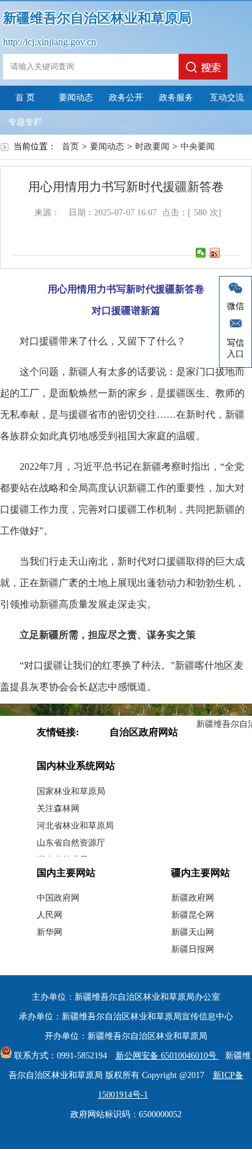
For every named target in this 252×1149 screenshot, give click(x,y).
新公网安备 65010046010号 (167, 1055)
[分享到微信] (201, 253)
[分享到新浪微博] (215, 253)
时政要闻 (152, 146)
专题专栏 (25, 122)
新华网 (49, 932)
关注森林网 (58, 808)
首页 (70, 146)
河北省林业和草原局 (75, 825)
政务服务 (176, 97)
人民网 (49, 915)
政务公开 (126, 97)
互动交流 (227, 97)
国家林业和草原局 (71, 791)
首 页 (25, 97)
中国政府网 (58, 897)
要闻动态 (76, 97)
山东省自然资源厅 (71, 842)
